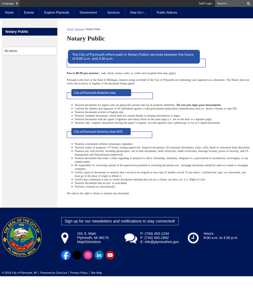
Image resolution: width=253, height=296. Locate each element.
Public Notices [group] (167, 12)
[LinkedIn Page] (99, 255)
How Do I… (138, 12)
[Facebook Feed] (65, 255)
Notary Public (17, 32)
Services (113, 12)
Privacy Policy (79, 272)
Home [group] (9, 12)
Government (88, 12)
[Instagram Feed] (88, 255)
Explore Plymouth (56, 12)
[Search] (249, 3)
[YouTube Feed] (110, 255)
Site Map (96, 272)
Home (70, 29)
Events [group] (29, 12)
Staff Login (205, 3)
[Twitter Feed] (76, 255)
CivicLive (61, 272)
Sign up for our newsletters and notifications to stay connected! (120, 221)
